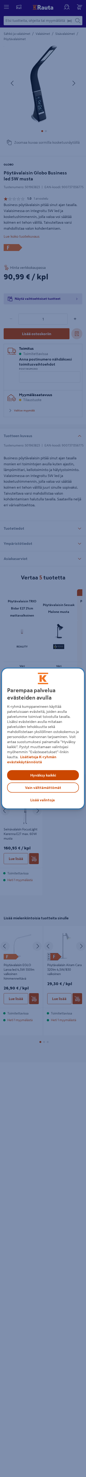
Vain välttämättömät (43, 787)
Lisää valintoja (42, 800)
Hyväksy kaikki (43, 775)
